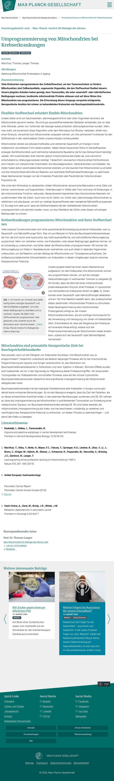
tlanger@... (11, 549)
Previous (5, 619)
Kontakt (31, 728)
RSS (31, 741)
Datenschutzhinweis (60, 763)
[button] (43, 293)
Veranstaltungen (31, 734)
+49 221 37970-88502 (16, 545)
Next (109, 619)
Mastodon (48, 706)
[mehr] (39, 324)
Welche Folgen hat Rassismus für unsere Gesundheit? (81, 609)
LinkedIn (47, 711)
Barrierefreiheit (81, 763)
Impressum (42, 763)
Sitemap (29, 763)
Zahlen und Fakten (14, 706)
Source (7, 494)
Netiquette (81, 716)
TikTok (46, 716)
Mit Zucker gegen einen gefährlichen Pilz (29, 609)
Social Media (48, 696)
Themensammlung (83, 734)
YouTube (83, 711)
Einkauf (8, 716)
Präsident (9, 701)
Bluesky (47, 701)
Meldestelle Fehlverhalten (17, 721)
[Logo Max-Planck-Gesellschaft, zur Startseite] (50, 6)
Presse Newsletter (83, 728)
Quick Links (11, 696)
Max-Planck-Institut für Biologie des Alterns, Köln (26, 542)
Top (106, 684)
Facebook (83, 701)
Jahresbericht (11, 711)
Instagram (83, 706)
